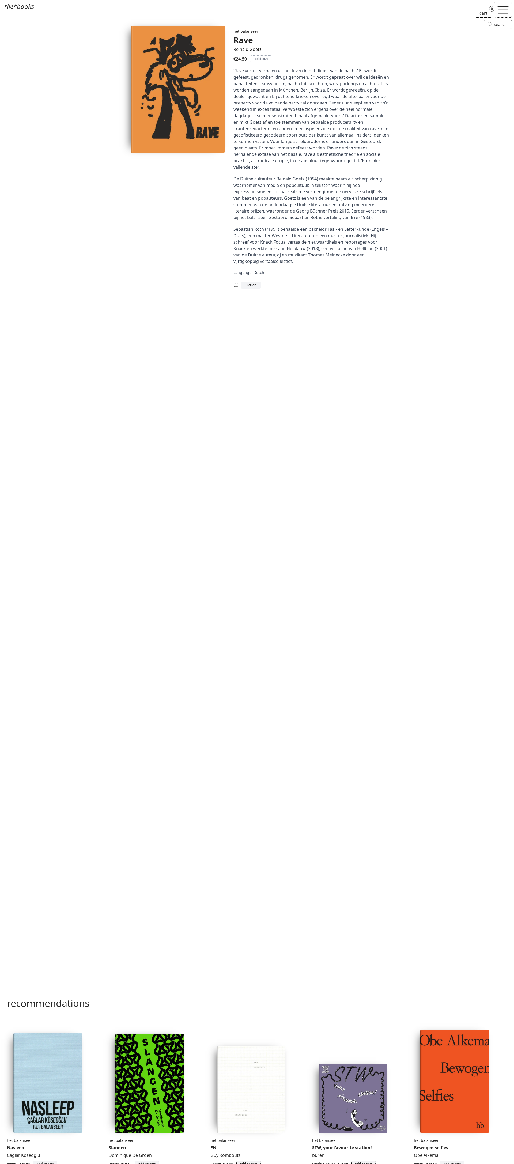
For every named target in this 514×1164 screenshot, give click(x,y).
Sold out (261, 58)
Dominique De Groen (130, 1155)
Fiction (250, 285)
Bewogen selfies (431, 1148)
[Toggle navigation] (503, 10)
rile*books (19, 6)
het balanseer (245, 31)
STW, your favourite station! (342, 1148)
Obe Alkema (426, 1155)
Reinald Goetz (247, 49)
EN (213, 1148)
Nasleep (15, 1148)
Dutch (259, 272)
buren (318, 1155)
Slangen (117, 1148)
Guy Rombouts (225, 1155)
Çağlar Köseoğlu (23, 1155)
